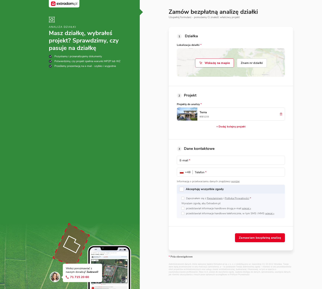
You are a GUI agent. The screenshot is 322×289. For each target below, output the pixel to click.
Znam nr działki (252, 63)
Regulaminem (215, 198)
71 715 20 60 (79, 277)
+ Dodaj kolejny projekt (231, 126)
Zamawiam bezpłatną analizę (260, 238)
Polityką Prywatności (237, 198)
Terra (203, 112)
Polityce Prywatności (240, 274)
